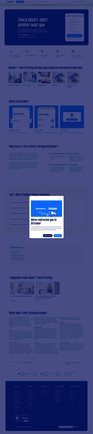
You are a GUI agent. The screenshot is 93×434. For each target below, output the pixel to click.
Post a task (58, 235)
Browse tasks (47, 235)
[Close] (61, 198)
